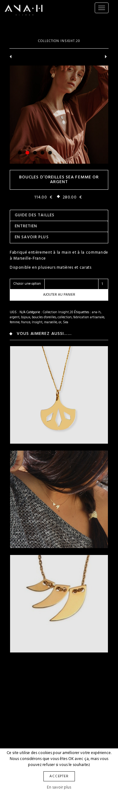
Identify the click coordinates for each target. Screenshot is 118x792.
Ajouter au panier (59, 295)
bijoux (25, 317)
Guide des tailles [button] (34, 215)
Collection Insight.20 (59, 41)
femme (15, 322)
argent (15, 317)
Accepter (59, 776)
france (25, 322)
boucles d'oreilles (44, 317)
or (60, 322)
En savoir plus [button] (32, 237)
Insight (37, 322)
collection (65, 317)
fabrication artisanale (88, 317)
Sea (65, 322)
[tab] (59, 215)
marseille (50, 322)
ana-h (96, 312)
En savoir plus (59, 787)
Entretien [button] (26, 226)
